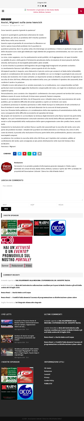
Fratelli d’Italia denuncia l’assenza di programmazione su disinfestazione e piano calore (45, 297)
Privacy (46, 377)
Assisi (3, 19)
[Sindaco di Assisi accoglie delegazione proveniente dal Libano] (7, 339)
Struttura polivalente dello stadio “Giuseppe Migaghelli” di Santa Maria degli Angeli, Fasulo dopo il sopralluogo (27, 352)
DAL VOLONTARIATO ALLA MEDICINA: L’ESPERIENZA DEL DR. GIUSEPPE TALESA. (43, 280)
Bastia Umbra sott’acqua (22, 293)
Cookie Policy (49, 381)
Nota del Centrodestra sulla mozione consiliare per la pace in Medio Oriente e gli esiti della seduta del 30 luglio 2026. (63, 330)
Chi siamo (47, 368)
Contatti (47, 374)
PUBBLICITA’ (48, 384)
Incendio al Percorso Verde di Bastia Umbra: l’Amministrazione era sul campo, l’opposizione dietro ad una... (27, 324)
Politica (8, 19)
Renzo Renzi (5, 293)
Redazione (6, 25)
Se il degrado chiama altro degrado (28, 302)
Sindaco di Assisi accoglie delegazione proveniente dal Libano (25, 338)
